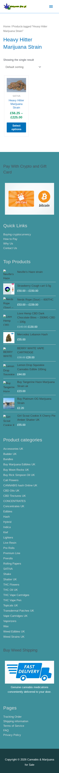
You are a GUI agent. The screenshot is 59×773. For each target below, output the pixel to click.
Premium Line (11, 553)
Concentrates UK (13, 506)
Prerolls (8, 558)
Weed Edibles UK (14, 631)
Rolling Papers (12, 563)
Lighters (8, 537)
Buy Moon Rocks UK (16, 469)
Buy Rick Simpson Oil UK (19, 475)
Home (6, 26)
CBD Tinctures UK (14, 495)
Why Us (8, 243)
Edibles (7, 511)
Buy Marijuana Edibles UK (19, 464)
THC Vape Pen (12, 600)
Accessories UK (13, 448)
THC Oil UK (10, 589)
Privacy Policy (12, 735)
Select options (16, 127)
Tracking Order (12, 716)
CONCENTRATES (14, 501)
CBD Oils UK (11, 490)
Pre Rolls (9, 548)
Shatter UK (10, 579)
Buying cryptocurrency (17, 234)
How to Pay (10, 239)
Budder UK (10, 454)
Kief (5, 532)
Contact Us (10, 248)
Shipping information (15, 721)
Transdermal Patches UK (18, 610)
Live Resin (9, 542)
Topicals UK (10, 605)
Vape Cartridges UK (15, 615)
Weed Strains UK (13, 636)
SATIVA (8, 568)
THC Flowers (11, 584)
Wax (6, 626)
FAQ (6, 730)
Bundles (8, 459)
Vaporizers (9, 621)
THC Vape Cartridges (16, 595)
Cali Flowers (11, 480)
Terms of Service (13, 725)
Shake (7, 574)
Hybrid (7, 521)
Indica (7, 527)
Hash (6, 516)
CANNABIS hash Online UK (20, 485)
